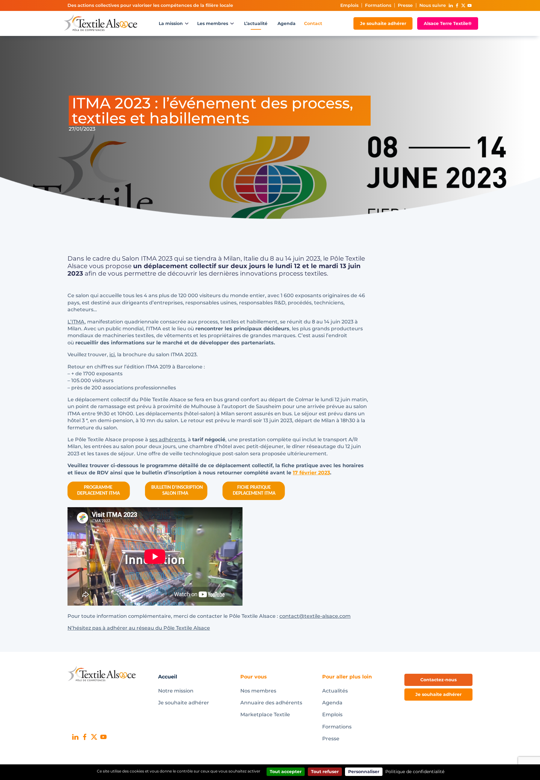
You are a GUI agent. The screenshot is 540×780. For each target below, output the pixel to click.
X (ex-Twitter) (463, 5)
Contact (313, 23)
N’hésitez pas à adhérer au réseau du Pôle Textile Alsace (139, 628)
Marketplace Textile (265, 715)
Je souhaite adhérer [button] (438, 694)
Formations (378, 5)
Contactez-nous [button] (438, 679)
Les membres (212, 23)
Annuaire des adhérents (271, 703)
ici (112, 355)
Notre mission (175, 691)
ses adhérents (167, 439)
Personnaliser (363, 771)
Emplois (349, 5)
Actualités (335, 691)
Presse (405, 5)
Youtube (469, 5)
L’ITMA (76, 322)
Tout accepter (286, 771)
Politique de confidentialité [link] (414, 771)
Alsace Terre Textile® (448, 23)
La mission (171, 23)
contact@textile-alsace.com (315, 616)
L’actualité (256, 23)
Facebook (457, 5)
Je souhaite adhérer (383, 23)
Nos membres (258, 691)
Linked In (451, 5)
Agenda (287, 23)
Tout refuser (325, 771)
